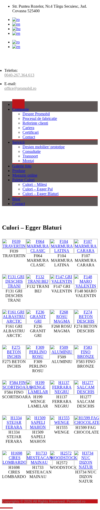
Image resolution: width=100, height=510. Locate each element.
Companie (20, 109)
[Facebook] (16, 33)
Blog (16, 199)
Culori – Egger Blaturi (41, 193)
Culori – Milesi (35, 184)
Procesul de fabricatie (40, 118)
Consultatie (32, 151)
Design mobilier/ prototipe (44, 147)
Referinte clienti (35, 123)
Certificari (31, 132)
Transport (30, 156)
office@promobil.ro (20, 88)
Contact (29, 137)
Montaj (28, 160)
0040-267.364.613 (19, 75)
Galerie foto (21, 166)
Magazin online (24, 175)
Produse (18, 170)
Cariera (28, 128)
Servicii (18, 142)
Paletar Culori (23, 180)
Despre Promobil (36, 114)
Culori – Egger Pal (38, 189)
